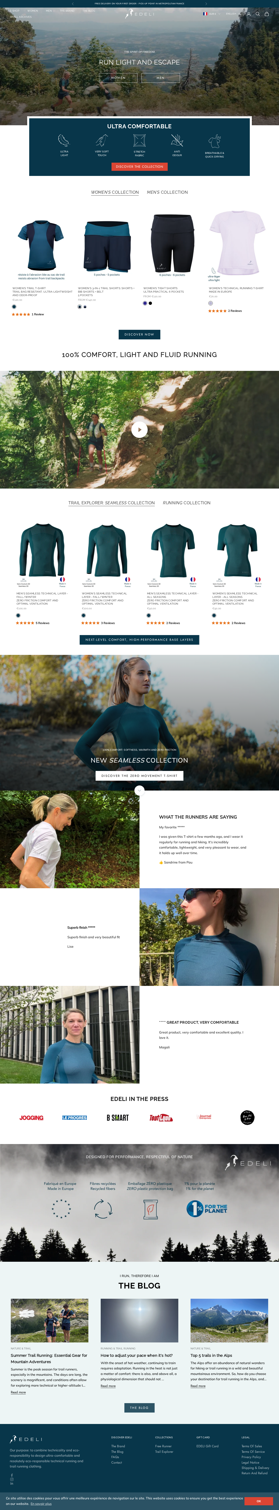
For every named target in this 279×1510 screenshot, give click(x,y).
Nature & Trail (21, 1348)
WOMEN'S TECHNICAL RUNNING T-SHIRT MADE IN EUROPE (236, 290)
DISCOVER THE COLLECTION (139, 166)
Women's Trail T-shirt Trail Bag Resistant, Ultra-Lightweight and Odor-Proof (42, 292)
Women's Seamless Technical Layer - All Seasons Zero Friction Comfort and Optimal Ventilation (235, 598)
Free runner (163, 1446)
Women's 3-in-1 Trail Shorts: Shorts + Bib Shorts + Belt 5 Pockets (106, 292)
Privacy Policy (251, 1457)
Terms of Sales (252, 1446)
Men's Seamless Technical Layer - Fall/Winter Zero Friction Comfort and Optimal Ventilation (42, 598)
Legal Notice (250, 1462)
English (231, 13)
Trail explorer (164, 1451)
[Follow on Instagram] (49, 1479)
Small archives (20, 17)
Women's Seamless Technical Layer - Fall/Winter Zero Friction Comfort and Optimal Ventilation (104, 598)
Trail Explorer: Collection (111, 502)
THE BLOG (139, 1408)
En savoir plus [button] (41, 1504)
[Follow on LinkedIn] (49, 1483)
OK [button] (259, 1501)
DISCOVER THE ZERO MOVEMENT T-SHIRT (140, 776)
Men (49, 10)
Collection (115, 192)
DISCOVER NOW (139, 334)
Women (32, 10)
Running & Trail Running (118, 1348)
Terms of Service (253, 1451)
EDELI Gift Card (207, 1446)
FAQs (115, 1457)
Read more (18, 1392)
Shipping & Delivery (255, 1467)
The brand (67, 10)
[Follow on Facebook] (49, 1475)
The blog (89, 10)
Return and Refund (255, 1473)
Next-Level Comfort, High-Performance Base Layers (139, 640)
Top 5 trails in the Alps (211, 1355)
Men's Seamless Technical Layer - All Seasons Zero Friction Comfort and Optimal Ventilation (172, 598)
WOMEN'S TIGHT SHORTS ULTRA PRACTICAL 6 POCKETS (163, 290)
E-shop (14, 10)
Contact (116, 1462)
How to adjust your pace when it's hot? (137, 1355)
